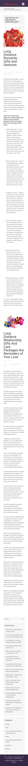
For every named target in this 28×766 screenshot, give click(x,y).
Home (5, 756)
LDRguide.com (11, 4)
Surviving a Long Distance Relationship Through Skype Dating (14, 702)
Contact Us (10, 756)
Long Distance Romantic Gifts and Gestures (11, 58)
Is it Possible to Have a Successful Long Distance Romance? (13, 658)
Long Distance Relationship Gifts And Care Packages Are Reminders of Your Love (14, 345)
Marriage (8, 745)
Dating (8, 724)
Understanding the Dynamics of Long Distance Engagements (14, 695)
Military (8, 749)
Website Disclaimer (18, 758)
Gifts (5, 72)
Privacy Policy (17, 756)
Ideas (7, 736)
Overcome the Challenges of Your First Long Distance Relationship (14, 710)
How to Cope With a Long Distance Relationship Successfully (13, 682)
